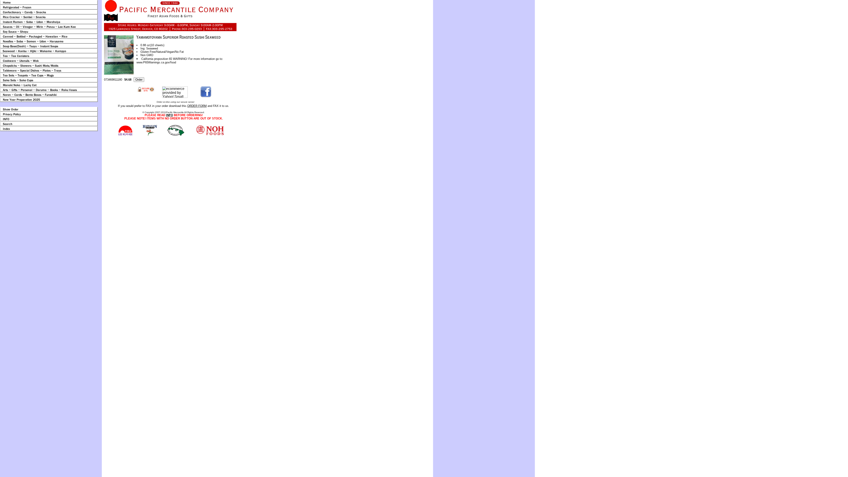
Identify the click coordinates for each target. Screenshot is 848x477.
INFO (169, 115)
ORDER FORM (197, 106)
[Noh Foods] (149, 134)
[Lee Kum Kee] (125, 134)
